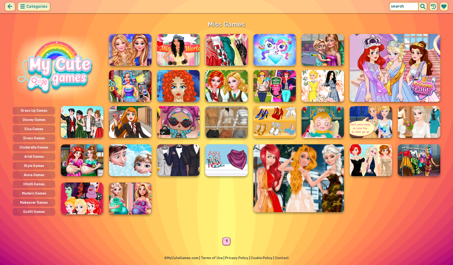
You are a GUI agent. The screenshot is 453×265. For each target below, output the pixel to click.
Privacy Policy (236, 258)
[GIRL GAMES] (58, 68)
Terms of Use (212, 258)
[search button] (423, 6)
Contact (282, 258)
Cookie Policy (262, 258)
